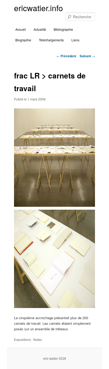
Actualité (40, 29)
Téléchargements (51, 40)
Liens (75, 40)
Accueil (20, 29)
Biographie (23, 40)
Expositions (22, 339)
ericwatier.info (38, 8)
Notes (37, 339)
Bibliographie (63, 29)
